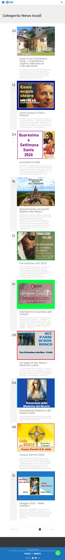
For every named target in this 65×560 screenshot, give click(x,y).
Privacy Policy (46, 550)
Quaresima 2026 (29, 162)
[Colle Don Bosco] (33, 2)
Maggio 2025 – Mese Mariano (31, 504)
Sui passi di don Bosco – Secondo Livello (33, 364)
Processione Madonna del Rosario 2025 (35, 411)
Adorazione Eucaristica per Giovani (35, 313)
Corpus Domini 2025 (31, 454)
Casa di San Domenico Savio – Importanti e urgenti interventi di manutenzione (33, 62)
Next (53, 529)
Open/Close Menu (3, 2)
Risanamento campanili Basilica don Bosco (34, 210)
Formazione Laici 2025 (33, 263)
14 (49, 529)
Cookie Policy (51, 550)
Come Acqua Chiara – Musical (32, 114)
